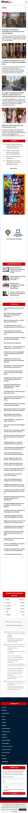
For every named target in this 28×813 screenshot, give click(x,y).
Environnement (6, 728)
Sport (3, 716)
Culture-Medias (6, 740)
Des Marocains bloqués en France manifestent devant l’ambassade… (14, 485)
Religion (4, 725)
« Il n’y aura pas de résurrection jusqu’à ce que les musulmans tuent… (13, 372)
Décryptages (5, 743)
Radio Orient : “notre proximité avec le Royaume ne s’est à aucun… (14, 347)
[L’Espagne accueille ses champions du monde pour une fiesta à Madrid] (14, 20)
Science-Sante (6, 731)
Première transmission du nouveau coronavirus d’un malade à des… (14, 549)
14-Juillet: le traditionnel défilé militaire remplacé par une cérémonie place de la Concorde (13, 94)
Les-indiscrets (6, 752)
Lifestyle (4, 758)
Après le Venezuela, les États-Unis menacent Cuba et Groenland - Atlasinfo (15, 670)
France (4, 76)
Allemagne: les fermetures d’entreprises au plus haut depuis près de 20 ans (13, 162)
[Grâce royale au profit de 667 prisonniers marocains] (6, 278)
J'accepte (22, 809)
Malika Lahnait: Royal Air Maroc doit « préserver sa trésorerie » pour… (14, 521)
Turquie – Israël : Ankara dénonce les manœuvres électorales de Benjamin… (13, 152)
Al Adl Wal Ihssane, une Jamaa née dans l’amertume (14, 392)
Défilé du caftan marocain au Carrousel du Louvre (12, 126)
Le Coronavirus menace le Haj (13, 554)
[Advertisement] (14, 573)
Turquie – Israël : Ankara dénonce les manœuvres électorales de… (17, 293)
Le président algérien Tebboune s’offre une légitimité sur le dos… (13, 516)
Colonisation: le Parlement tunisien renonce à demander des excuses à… (14, 491)
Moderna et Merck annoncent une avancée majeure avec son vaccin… (17, 270)
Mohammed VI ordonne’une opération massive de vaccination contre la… (14, 360)
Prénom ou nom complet (8, 776)
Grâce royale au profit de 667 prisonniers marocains (17, 278)
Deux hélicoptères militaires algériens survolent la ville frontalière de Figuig (16, 633)
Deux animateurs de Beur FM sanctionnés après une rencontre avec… (14, 332)
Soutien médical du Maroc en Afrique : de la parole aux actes (13, 458)
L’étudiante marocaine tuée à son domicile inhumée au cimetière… (14, 527)
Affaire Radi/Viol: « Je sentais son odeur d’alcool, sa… (14, 420)
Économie (4, 737)
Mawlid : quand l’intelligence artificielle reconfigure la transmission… (17, 286)
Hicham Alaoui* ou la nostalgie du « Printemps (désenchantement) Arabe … (14, 353)
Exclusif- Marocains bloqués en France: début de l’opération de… (14, 464)
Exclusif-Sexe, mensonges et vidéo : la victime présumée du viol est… (14, 430)
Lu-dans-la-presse (7, 746)
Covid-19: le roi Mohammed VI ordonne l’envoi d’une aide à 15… (13, 480)
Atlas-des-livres (6, 749)
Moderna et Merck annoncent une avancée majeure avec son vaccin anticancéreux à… (14, 146)
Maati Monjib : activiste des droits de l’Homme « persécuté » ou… (14, 366)
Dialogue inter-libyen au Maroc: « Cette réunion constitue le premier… (13, 379)
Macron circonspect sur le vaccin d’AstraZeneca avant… (14, 321)
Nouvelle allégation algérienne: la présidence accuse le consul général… (14, 505)
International (5, 713)
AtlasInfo (6, 786)
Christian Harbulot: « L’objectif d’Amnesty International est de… (13, 443)
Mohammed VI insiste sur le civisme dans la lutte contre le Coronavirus (14, 409)
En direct (4, 12)
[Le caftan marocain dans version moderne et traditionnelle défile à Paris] (14, 50)
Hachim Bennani (11, 681)
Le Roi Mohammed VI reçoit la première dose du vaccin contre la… (14, 326)
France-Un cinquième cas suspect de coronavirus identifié (14, 544)
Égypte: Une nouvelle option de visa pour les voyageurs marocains (15, 659)
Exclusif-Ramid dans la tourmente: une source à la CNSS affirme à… (14, 469)
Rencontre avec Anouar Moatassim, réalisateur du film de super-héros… (14, 398)
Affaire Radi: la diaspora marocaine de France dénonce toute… (14, 404)
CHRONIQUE (5, 761)
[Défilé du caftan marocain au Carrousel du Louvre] (14, 115)
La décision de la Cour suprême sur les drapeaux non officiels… (14, 511)
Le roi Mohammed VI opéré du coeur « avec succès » (13, 474)
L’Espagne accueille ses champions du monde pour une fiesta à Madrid (13, 31)
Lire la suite (14, 811)
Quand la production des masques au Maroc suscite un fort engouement (14, 498)
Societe (4, 108)
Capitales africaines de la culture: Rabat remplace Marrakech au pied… (14, 533)
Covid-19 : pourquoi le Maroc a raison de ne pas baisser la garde (14, 453)
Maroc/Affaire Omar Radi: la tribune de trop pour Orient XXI (13, 415)
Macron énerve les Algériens (12, 343)
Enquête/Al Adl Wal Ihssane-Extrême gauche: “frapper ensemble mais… (12, 386)
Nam (8, 632)
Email (4, 781)
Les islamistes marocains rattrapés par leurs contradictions (14, 338)
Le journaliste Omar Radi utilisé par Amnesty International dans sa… (14, 448)
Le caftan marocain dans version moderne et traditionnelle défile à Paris (14, 62)
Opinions (4, 734)
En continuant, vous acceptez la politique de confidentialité (13, 790)
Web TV (4, 755)
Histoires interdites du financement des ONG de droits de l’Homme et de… (14, 437)
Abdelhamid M (10, 644)
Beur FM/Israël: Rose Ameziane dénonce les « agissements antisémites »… (13, 315)
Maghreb (4, 710)
